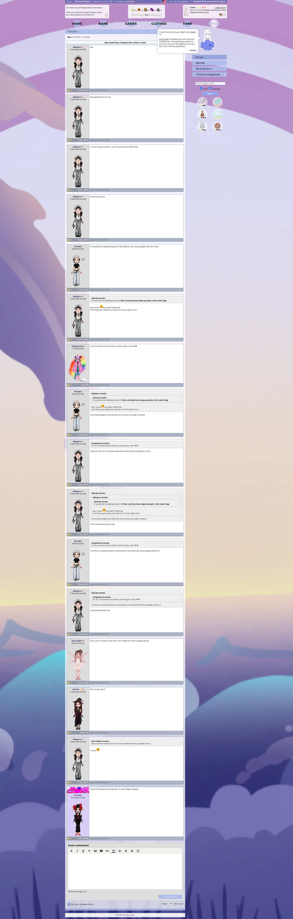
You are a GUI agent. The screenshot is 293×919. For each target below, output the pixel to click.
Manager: (124, 1)
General (77, 37)
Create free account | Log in (209, 1)
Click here (163, 39)
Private (78, 246)
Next (176, 904)
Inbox (69, 1)
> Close (193, 50)
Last (181, 904)
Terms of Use (128, 915)
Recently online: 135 (102, 1)
